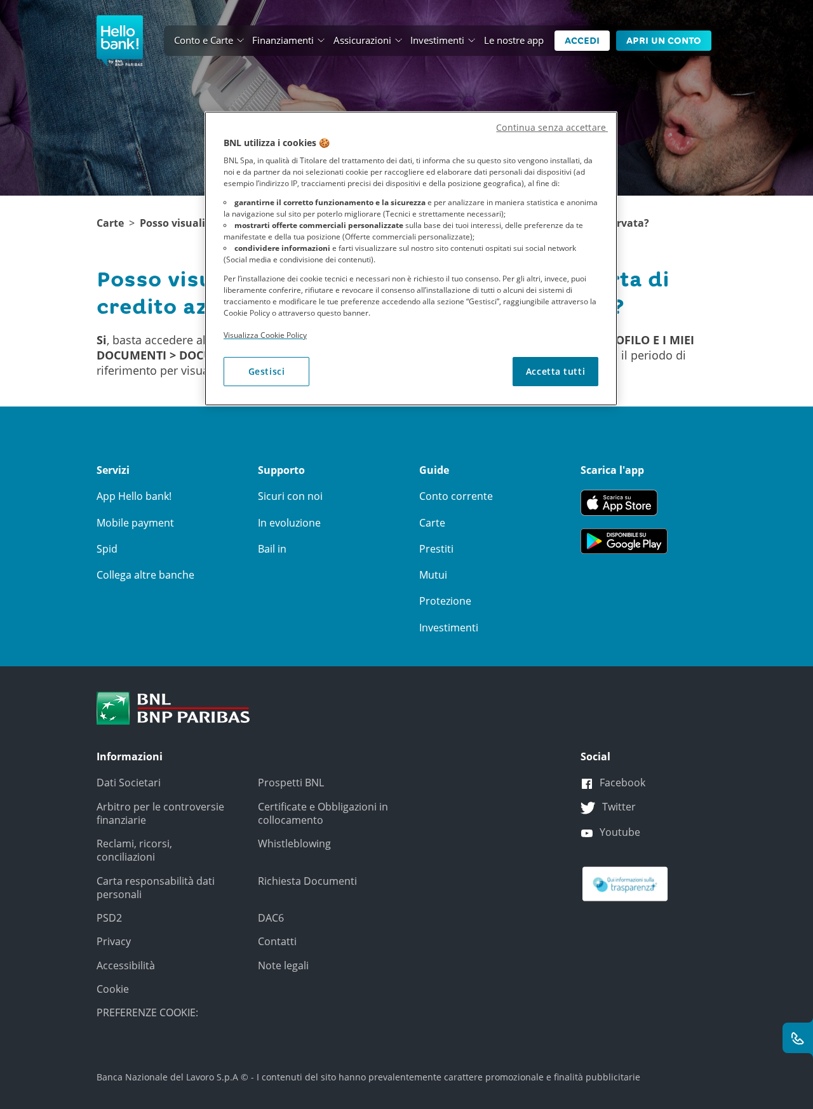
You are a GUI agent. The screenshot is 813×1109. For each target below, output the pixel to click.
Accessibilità (126, 965)
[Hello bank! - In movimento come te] (120, 40)
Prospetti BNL (291, 783)
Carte (110, 223)
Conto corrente (456, 496)
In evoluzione (289, 523)
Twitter (619, 807)
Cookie (113, 989)
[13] (625, 883)
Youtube (620, 832)
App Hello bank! (134, 496)
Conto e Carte (203, 40)
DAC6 (271, 918)
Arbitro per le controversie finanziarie (160, 813)
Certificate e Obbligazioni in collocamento (323, 813)
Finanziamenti (283, 40)
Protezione (445, 601)
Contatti (277, 941)
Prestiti (436, 549)
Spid (107, 549)
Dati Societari (129, 783)
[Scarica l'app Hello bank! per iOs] (624, 502)
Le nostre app (514, 40)
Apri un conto (663, 41)
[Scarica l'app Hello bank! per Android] (624, 541)
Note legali (283, 965)
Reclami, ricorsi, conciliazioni (134, 850)
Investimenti (437, 40)
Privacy (114, 941)
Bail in (272, 549)
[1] (173, 707)
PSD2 (109, 918)
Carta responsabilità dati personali (156, 887)
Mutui (433, 575)
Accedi (582, 41)
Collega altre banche (145, 575)
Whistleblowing (294, 843)
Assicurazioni (362, 40)
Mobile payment (135, 523)
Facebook (622, 783)
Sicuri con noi (290, 496)
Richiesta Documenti (307, 881)
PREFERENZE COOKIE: (147, 1012)
